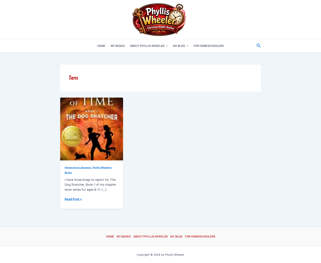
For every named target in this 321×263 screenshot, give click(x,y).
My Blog (179, 45)
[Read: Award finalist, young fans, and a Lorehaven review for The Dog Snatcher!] (91, 128)
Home (101, 45)
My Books (118, 45)
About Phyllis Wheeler (147, 45)
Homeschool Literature (78, 167)
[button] (166, 45)
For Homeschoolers (209, 45)
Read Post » (73, 199)
